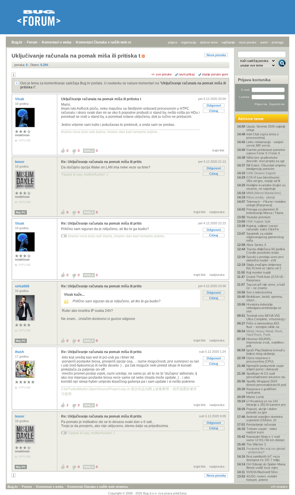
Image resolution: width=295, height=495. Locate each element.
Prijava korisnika (254, 79)
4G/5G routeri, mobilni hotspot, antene (261, 478)
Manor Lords (255, 397)
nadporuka (216, 212)
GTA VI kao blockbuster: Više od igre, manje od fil (263, 179)
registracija (188, 42)
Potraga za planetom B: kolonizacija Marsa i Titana (264, 211)
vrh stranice (279, 486)
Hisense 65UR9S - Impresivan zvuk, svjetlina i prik (265, 342)
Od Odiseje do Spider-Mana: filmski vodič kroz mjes (266, 465)
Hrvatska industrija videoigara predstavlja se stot (263, 308)
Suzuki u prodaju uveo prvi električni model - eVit (264, 258)
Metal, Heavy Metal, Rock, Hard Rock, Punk (264, 332)
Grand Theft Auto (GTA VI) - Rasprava (265, 278)
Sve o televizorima (259, 292)
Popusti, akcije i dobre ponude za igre (261, 410)
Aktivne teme (251, 118)
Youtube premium (258, 217)
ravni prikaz (187, 74)
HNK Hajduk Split (258, 221)
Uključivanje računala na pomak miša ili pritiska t (101, 99)
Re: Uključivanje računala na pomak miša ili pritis (101, 162)
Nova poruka (216, 55)
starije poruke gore (215, 74)
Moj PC (21, 212)
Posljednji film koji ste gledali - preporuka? (265, 450)
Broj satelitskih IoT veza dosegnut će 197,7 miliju (263, 458)
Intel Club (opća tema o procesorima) (262, 135)
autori (264, 42)
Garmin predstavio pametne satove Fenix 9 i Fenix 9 (265, 151)
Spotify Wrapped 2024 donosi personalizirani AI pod (266, 383)
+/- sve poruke (161, 74)
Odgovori (214, 105)
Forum (32, 42)
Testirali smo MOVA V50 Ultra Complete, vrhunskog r (266, 317)
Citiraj (213, 111)
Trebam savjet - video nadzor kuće (261, 430)
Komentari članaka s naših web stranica (108, 42)
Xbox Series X (256, 244)
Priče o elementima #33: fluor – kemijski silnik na (263, 325)
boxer (20, 162)
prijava (172, 42)
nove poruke (247, 42)
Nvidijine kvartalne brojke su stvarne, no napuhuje (265, 186)
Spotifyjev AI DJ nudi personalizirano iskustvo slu (265, 375)
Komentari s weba (56, 42)
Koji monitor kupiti (258, 272)
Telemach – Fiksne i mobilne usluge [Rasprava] (266, 203)
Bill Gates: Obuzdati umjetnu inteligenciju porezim (266, 167)
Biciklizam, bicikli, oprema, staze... (264, 298)
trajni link (218, 150)
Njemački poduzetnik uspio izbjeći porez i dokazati (265, 367)
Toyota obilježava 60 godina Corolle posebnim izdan (265, 250)
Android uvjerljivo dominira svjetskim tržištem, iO (264, 418)
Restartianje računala (261, 424)
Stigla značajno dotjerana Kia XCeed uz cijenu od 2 (263, 266)
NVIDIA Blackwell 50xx (262, 472)
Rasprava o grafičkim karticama (261, 390)
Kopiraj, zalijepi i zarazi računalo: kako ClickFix (262, 227)
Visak (20, 99)
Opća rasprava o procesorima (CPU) (260, 359)
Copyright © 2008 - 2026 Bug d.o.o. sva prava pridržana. (147, 493)
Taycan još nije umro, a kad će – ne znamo (265, 286)
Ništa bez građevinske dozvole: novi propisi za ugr (265, 159)
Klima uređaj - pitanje (260, 197)
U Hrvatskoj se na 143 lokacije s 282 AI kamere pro (266, 402)
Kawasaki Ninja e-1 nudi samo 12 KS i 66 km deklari (265, 438)
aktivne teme (209, 42)
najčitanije (228, 42)
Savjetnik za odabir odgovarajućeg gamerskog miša (265, 237)
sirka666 (22, 286)
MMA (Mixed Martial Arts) (263, 193)
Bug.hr (17, 42)
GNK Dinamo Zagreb (261, 173)
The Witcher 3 (256, 444)
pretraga (277, 42)
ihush (20, 352)
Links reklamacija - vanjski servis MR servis (264, 143)
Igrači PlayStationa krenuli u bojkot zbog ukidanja (265, 351)
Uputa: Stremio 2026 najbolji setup (265, 128)
